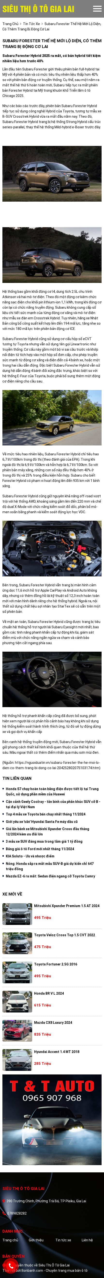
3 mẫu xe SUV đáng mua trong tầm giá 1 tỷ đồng (44, 841)
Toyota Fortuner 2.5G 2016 (55, 964)
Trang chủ (10, 1240)
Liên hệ (87, 1240)
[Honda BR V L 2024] (17, 1001)
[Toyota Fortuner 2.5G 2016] (17, 972)
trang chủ (10, 24)
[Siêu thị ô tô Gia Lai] (47, 8)
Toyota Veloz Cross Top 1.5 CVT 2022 (64, 935)
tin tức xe (31, 24)
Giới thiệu (36, 1240)
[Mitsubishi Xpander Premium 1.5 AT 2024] (17, 914)
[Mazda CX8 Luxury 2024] (17, 1031)
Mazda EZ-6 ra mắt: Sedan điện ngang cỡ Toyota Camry (50, 876)
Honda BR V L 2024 (49, 993)
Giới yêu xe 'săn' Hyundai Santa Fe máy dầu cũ (42, 822)
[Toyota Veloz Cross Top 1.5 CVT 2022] (17, 943)
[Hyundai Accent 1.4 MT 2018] (17, 1060)
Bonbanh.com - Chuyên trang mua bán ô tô (55, 1270)
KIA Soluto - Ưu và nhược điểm (30, 856)
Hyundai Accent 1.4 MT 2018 (56, 1052)
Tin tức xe (63, 1240)
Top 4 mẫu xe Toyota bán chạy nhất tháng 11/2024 (45, 814)
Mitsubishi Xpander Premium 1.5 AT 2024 (66, 906)
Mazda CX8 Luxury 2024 (53, 1023)
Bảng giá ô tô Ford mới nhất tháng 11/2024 (40, 849)
